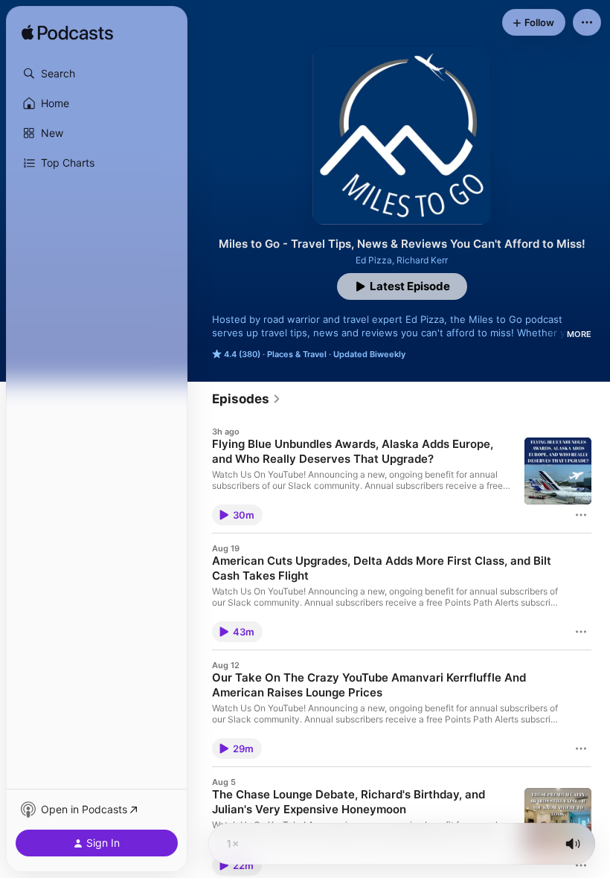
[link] (246, 399)
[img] (67, 33)
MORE (579, 334)
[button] (96, 73)
